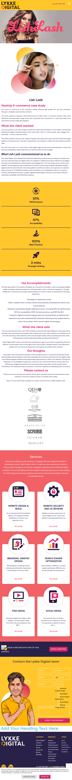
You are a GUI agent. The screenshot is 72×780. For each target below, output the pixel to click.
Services (63, 742)
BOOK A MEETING (58, 649)
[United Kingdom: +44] (57, 677)
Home (63, 740)
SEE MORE (18, 526)
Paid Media (63, 694)
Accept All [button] (45, 776)
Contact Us (64, 745)
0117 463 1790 (60, 4)
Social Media (64, 702)
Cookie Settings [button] (29, 776)
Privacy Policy (65, 747)
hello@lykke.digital (58, 766)
